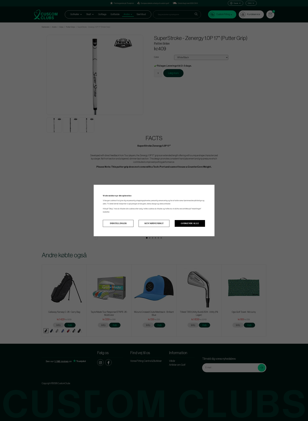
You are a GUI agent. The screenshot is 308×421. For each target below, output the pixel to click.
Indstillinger (118, 223)
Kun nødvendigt (154, 223)
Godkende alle (190, 223)
